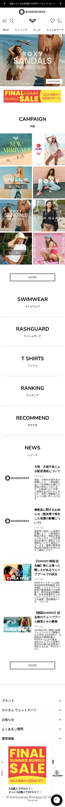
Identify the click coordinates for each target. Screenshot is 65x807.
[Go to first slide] (60, 4)
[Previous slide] (4, 4)
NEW (6, 30)
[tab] (11, 83)
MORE (32, 277)
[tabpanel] (32, 60)
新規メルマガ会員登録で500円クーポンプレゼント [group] (32, 3)
